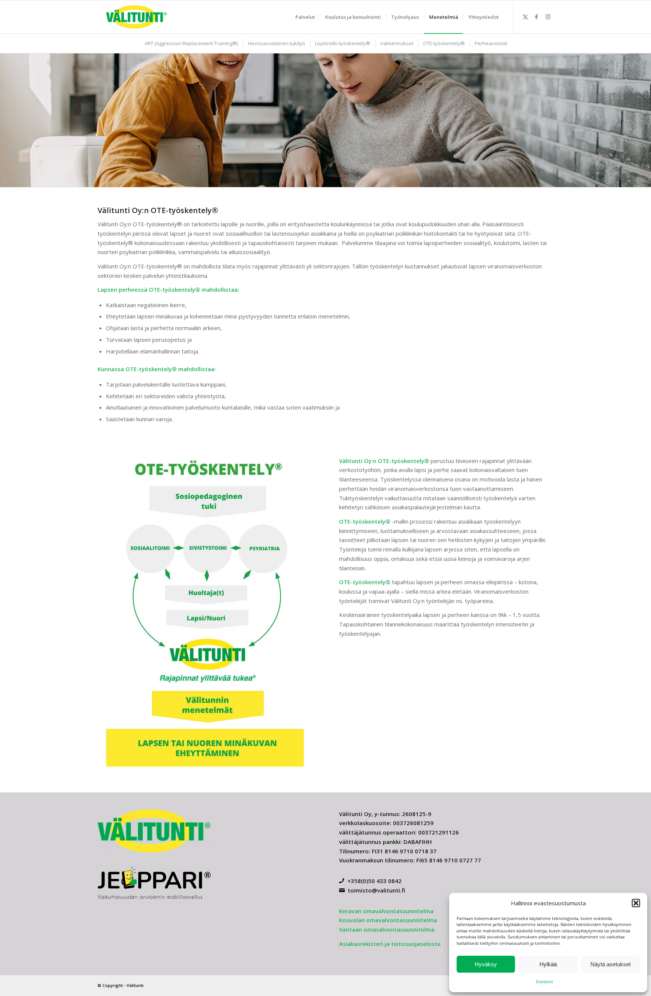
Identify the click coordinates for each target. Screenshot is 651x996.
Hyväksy (486, 964)
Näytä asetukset (610, 964)
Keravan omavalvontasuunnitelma (386, 911)
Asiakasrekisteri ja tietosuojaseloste (390, 943)
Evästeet (544, 981)
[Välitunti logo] (136, 17)
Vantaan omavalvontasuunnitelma (386, 929)
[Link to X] (525, 16)
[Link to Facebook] (536, 16)
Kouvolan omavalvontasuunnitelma (388, 920)
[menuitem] (305, 17)
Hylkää (548, 964)
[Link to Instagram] (547, 16)
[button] (636, 903)
